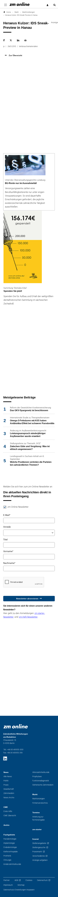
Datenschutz (42, 880)
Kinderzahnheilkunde (12, 864)
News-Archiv (9, 797)
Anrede (7, 527)
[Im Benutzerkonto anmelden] (47, 5)
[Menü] (5, 5)
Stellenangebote (39, 843)
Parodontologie (10, 839)
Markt (34, 794)
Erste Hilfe (8, 811)
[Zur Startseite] (19, 4)
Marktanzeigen (38, 799)
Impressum (8, 885)
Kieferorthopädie (11, 852)
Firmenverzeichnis (40, 803)
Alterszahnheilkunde (40, 772)
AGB (16, 880)
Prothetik (7, 856)
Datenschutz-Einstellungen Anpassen (19, 890)
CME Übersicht (10, 815)
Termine (36, 813)
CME (6, 807)
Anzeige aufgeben (40, 860)
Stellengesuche (38, 847)
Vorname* (8, 551)
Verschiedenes (38, 856)
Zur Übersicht (15, 55)
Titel (5, 540)
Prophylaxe (37, 776)
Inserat (35, 839)
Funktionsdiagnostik (40, 781)
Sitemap (21, 885)
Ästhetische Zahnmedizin (42, 785)
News (6, 772)
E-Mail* (6, 515)
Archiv (6, 825)
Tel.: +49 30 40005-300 (13, 749)
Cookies (28, 880)
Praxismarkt (37, 852)
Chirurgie (7, 860)
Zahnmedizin (9, 793)
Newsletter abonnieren (27, 599)
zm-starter (37, 829)
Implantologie (9, 843)
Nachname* (9, 563)
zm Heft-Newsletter (28, 617)
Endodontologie (10, 847)
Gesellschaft (9, 789)
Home (8, 12)
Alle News (8, 776)
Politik (6, 781)
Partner (7, 880)
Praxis (6, 785)
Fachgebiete (9, 835)
